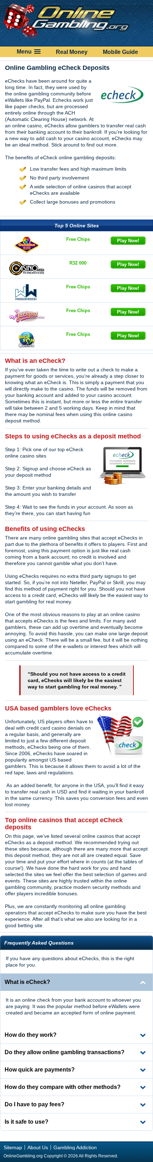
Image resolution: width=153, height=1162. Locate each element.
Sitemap (13, 1147)
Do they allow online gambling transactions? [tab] (65, 1052)
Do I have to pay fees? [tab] (34, 1104)
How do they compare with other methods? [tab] (63, 1087)
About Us (37, 1147)
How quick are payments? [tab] (40, 1070)
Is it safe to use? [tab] (26, 1122)
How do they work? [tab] (31, 1035)
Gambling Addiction (75, 1147)
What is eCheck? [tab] (27, 982)
